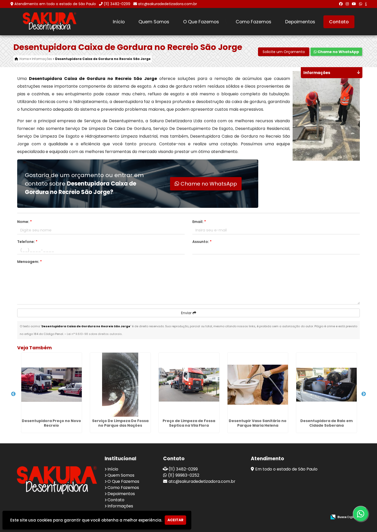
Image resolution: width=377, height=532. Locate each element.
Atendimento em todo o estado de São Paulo (55, 3)
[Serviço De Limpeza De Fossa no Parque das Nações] (120, 385)
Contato (339, 22)
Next (363, 394)
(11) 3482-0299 (117, 3)
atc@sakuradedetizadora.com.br (167, 3)
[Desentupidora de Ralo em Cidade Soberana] (326, 385)
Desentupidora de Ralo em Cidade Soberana (326, 423)
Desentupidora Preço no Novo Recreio (51, 423)
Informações (120, 506)
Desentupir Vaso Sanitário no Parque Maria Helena (257, 423)
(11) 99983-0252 (183, 475)
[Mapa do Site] (272, 517)
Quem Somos (153, 22)
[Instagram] (347, 3)
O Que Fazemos (201, 22)
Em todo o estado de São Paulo (286, 469)
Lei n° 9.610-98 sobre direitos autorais (94, 334)
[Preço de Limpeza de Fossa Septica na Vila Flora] (189, 385)
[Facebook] (341, 3)
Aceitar (175, 520)
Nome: (24, 221)
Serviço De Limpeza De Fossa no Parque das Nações (120, 423)
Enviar (187, 312)
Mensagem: (29, 261)
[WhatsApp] (360, 3)
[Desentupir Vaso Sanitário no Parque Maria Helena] (257, 385)
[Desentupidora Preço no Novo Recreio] (51, 385)
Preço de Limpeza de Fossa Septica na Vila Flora (189, 423)
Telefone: (27, 241)
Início (119, 22)
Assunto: (202, 241)
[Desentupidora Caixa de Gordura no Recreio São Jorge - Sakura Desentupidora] (50, 22)
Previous (13, 394)
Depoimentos (300, 22)
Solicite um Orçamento (284, 51)
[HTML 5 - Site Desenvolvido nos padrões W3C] (285, 517)
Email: (199, 221)
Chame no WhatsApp (338, 51)
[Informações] (365, 3)
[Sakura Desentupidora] (57, 480)
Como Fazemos (253, 22)
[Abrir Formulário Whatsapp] (359, 514)
